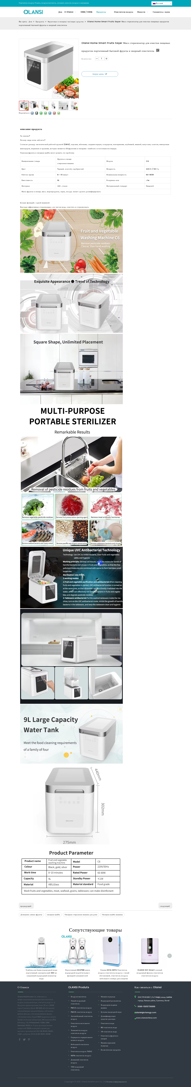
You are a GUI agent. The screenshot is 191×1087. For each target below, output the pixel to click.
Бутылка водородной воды (111, 1012)
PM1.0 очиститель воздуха (81, 1008)
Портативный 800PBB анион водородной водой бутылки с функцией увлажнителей (77, 973)
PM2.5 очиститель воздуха (81, 1012)
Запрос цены (98, 74)
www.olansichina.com (146, 1018)
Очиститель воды (107, 1023)
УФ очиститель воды (109, 1031)
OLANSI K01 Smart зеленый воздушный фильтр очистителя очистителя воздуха (150, 973)
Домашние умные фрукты (31, 914)
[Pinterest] (29, 1039)
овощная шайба (53, 914)
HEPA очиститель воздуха (81, 1055)
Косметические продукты (111, 1050)
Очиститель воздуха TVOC (81, 1051)
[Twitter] (24, 1039)
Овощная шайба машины (112, 914)
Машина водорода (108, 996)
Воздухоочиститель (78, 996)
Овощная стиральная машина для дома (81, 914)
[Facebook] (20, 1039)
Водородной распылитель (111, 1001)
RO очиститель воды (109, 1027)
